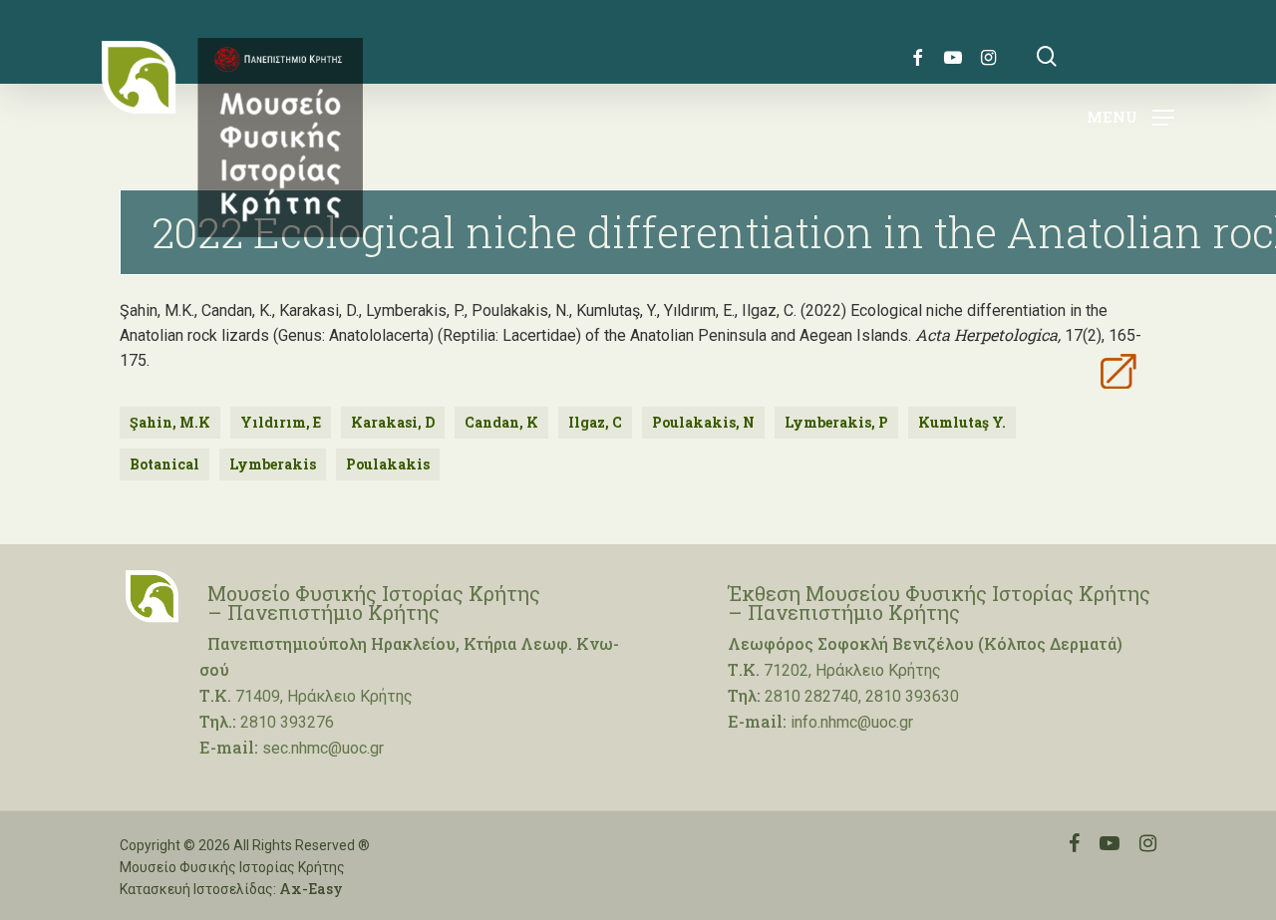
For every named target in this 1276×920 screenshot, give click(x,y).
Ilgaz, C (595, 422)
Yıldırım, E (280, 422)
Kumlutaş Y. (962, 422)
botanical (164, 464)
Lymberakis (272, 464)
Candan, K (501, 422)
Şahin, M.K (170, 422)
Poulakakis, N (703, 422)
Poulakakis (388, 464)
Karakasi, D (393, 422)
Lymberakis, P (836, 422)
